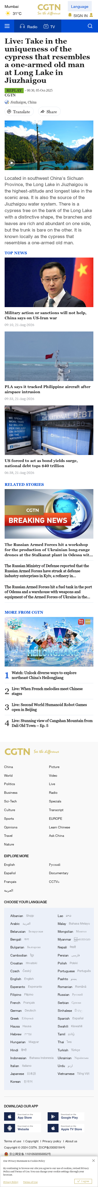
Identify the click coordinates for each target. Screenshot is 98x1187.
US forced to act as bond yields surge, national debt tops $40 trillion (41, 463)
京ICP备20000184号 (51, 1147)
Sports (9, 818)
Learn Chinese (59, 827)
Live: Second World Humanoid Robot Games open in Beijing (49, 707)
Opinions (10, 827)
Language (79, 6)
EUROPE (55, 818)
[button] (12, 163)
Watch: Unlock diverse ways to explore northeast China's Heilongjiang (44, 675)
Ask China (56, 835)
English (9, 864)
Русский (54, 864)
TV (52, 26)
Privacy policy (52, 1141)
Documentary (58, 873)
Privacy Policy (10, 1182)
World (8, 775)
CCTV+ (54, 881)
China (8, 767)
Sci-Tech (10, 801)
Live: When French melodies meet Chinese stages (47, 691)
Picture (54, 767)
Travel (8, 835)
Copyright (32, 1141)
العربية (8, 890)
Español (10, 873)
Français (10, 881)
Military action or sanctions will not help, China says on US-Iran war (46, 315)
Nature (9, 844)
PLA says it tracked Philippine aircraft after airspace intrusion (47, 389)
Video (53, 775)
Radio (32, 26)
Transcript (56, 810)
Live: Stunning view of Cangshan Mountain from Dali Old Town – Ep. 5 (52, 723)
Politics (9, 784)
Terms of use (13, 1141)
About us (71, 1141)
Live (52, 784)
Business (10, 792)
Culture (9, 810)
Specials (55, 801)
